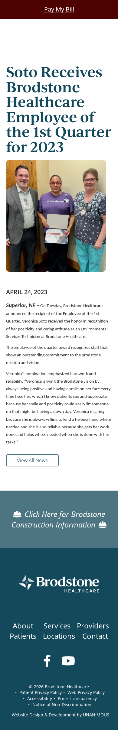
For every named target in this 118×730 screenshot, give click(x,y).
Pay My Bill (59, 9)
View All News (32, 460)
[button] (56, 284)
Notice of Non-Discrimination (61, 704)
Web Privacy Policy (86, 692)
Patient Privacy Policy (40, 692)
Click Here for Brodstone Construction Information (58, 519)
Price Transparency (77, 698)
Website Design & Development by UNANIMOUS (60, 715)
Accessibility (39, 698)
